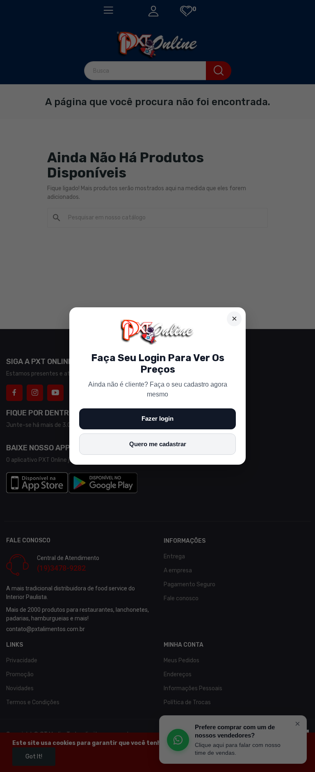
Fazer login (157, 418)
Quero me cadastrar (157, 443)
